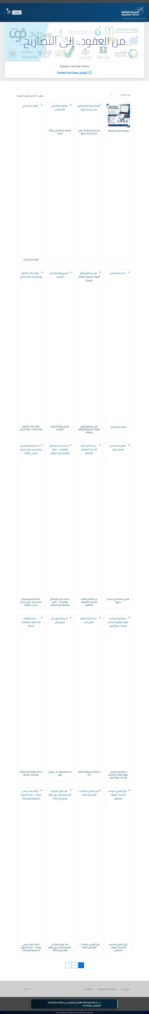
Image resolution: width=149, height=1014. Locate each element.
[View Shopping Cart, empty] (8, 12)
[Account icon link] (4, 12)
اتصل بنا (88, 989)
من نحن (125, 989)
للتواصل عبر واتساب (91, 1005)
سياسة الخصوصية (107, 989)
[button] (16, 12)
